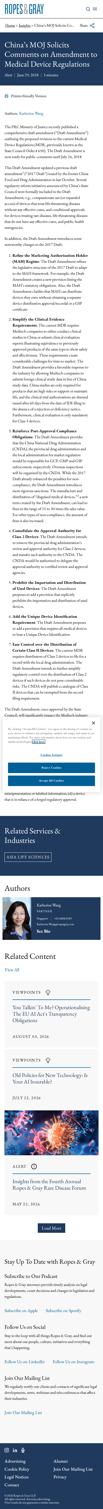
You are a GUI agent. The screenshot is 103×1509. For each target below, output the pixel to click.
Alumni (61, 1461)
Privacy (60, 1477)
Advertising (15, 1461)
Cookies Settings (51, 754)
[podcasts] (23, 1451)
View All (11, 970)
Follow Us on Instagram (73, 1361)
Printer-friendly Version (28, 95)
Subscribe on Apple (21, 1310)
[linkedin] (15, 1451)
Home (10, 25)
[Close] (93, 722)
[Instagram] (6, 1451)
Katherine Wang (31, 113)
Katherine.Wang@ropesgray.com (55, 924)
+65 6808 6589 (63, 918)
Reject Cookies (52, 767)
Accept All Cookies (51, 780)
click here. (38, 741)
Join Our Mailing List (23, 1412)
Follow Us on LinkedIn (24, 1361)
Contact (11, 1485)
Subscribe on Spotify (63, 1310)
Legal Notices (16, 1477)
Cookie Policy (16, 1469)
